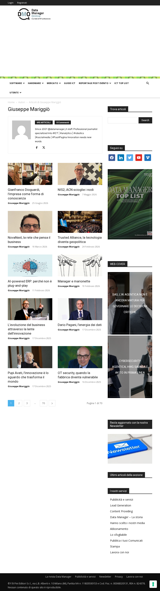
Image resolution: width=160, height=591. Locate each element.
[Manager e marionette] (80, 265)
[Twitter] (45, 148)
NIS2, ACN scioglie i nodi (76, 190)
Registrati (22, 2)
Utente (14, 92)
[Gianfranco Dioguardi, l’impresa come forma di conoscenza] (30, 174)
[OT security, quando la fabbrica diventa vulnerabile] (80, 357)
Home (11, 102)
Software (16, 83)
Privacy (119, 576)
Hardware (34, 83)
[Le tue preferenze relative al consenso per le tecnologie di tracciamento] (153, 584)
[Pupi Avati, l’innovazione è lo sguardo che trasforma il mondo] (30, 357)
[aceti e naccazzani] (130, 367)
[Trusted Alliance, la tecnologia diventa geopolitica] (80, 222)
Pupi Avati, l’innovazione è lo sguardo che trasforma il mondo (28, 377)
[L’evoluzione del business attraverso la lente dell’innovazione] (30, 309)
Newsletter (105, 576)
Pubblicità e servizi (121, 499)
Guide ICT (69, 83)
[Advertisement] (80, 49)
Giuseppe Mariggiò (18, 203)
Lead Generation (120, 505)
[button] (147, 83)
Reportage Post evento (93, 83)
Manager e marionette (74, 281)
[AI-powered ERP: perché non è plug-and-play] (30, 265)
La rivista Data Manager (58, 576)
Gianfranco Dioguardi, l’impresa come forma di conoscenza (26, 194)
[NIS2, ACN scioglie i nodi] (80, 174)
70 (43, 403)
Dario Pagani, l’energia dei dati (80, 325)
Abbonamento (119, 529)
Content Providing (121, 511)
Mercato (52, 83)
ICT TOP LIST (121, 83)
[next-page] (52, 403)
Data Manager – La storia (126, 517)
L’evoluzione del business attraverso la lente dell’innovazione (26, 329)
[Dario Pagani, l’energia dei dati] (80, 309)
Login (10, 2)
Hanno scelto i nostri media (127, 523)
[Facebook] (38, 148)
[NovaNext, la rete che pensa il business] (30, 222)
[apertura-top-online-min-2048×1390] (130, 204)
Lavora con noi (119, 552)
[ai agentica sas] (130, 303)
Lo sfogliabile (118, 535)
